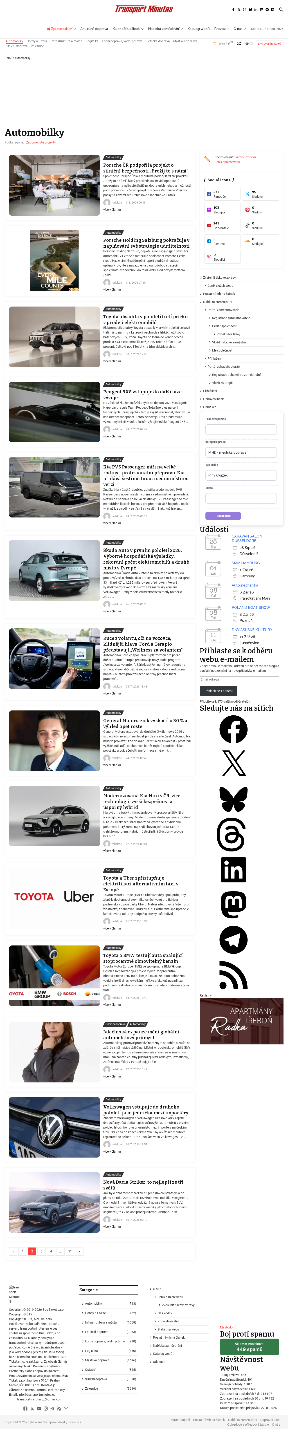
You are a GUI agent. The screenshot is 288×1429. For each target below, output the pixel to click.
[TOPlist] (249, 1303)
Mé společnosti (222, 350)
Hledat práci (223, 515)
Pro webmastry (168, 1321)
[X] (233, 780)
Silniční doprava (17, 46)
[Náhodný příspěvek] (239, 43)
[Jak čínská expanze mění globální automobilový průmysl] (54, 1052)
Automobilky (14, 41)
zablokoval (249, 1348)
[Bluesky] (233, 815)
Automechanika (245, 585)
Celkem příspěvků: (233, 1403)
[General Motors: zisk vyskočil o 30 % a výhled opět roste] (54, 740)
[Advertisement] (144, 93)
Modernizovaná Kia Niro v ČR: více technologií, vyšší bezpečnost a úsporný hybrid (141, 801)
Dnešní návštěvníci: (233, 1379)
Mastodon (227, 1327)
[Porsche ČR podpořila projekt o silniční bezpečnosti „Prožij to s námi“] (54, 185)
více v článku (112, 209)
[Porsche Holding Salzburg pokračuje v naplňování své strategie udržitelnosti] (54, 260)
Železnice (37, 46)
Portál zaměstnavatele (223, 310)
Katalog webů (198, 29)
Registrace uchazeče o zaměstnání (236, 374)
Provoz (220, 29)
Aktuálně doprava (94, 29)
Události (158, 1362)
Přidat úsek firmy (228, 334)
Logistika (92, 41)
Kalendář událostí (126, 29)
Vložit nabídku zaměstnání (230, 342)
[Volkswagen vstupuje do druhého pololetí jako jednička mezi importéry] (54, 1127)
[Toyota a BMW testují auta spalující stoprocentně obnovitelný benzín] (54, 975)
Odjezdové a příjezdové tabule (248, 1424)
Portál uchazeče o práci (224, 366)
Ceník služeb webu (227, 162)
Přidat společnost (224, 326)
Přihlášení (214, 358)
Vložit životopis (222, 383)
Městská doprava (185, 41)
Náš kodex (165, 1313)
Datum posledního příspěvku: (240, 1408)
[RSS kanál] (233, 990)
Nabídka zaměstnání (164, 29)
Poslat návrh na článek (219, 294)
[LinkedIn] (233, 885)
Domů (8, 58)
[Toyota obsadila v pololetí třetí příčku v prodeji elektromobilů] (54, 337)
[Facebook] (233, 745)
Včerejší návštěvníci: (234, 1389)
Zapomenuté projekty (41, 142)
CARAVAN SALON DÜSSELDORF (247, 538)
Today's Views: (230, 1375)
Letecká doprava (158, 41)
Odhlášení (210, 407)
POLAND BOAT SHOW (251, 607)
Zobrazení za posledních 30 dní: (242, 1398)
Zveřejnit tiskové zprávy (219, 277)
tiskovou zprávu (245, 157)
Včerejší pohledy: (232, 1384)
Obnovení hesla (214, 399)
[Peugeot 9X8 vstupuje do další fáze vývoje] (54, 412)
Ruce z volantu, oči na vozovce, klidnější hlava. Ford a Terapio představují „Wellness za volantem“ (143, 644)
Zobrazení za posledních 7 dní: (241, 1393)
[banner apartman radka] (242, 1021)
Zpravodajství (180, 1420)
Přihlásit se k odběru (219, 691)
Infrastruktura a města (66, 41)
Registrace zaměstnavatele (231, 318)
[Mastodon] (233, 920)
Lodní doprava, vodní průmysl (122, 41)
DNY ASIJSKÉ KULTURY (252, 630)
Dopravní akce (270, 1420)
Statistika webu (168, 1329)
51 (70, 1251)
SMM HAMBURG (246, 563)
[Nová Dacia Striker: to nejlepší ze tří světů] (54, 1202)
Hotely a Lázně (37, 41)
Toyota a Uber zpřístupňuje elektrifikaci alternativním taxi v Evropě (140, 883)
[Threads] (233, 850)
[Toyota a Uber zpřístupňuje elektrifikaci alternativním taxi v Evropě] (54, 898)
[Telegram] (233, 955)
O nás (238, 29)
